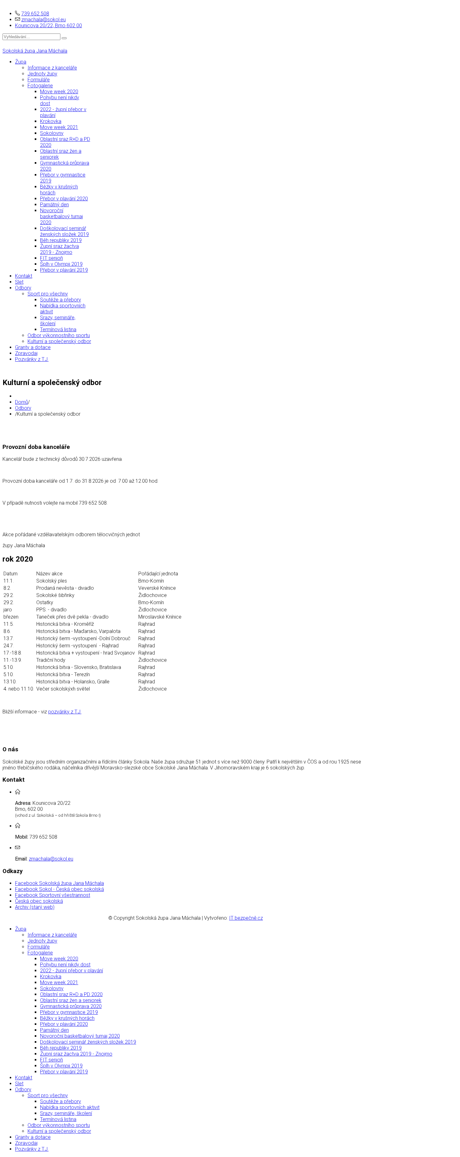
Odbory (23, 408)
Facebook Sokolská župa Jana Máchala (59, 883)
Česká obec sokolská (39, 901)
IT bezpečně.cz (246, 918)
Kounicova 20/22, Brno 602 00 (48, 25)
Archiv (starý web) (34, 907)
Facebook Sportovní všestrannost (52, 895)
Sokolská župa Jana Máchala (35, 51)
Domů (21, 402)
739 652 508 (35, 14)
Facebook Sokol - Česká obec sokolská (59, 889)
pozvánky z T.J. (64, 712)
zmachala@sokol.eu (43, 20)
